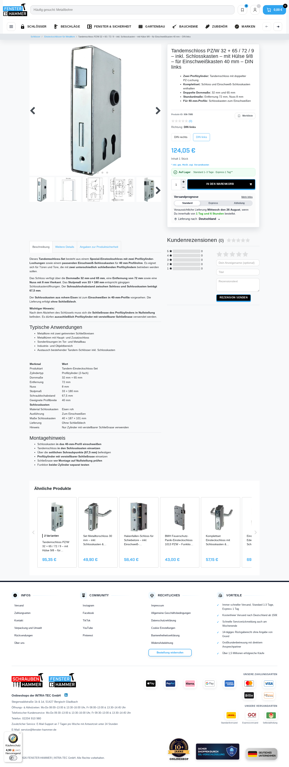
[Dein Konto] (255, 10)
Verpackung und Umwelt (28, 627)
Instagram (88, 605)
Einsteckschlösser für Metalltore (59, 36)
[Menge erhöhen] (183, 182)
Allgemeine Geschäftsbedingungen (171, 613)
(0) (190, 121)
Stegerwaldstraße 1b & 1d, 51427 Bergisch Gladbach (45, 701)
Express (213, 203)
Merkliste (247, 115)
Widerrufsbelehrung (162, 642)
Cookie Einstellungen (163, 627)
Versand (19, 605)
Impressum (157, 605)
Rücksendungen (23, 635)
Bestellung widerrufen (170, 652)
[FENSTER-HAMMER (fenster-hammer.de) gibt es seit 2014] (179, 749)
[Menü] (19, 734)
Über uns (19, 642)
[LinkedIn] (66, 695)
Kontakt (18, 620)
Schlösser (35, 36)
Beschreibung (41, 246)
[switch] (13, 758)
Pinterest (88, 635)
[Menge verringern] (183, 187)
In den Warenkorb (220, 184)
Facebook (88, 613)
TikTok (86, 620)
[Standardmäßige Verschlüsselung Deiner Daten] (217, 751)
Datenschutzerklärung (163, 620)
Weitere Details (64, 246)
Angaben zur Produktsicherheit (99, 246)
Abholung (239, 203)
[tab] (40, 247)
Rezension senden (234, 297)
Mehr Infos (247, 197)
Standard (187, 203)
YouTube (88, 627)
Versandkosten (201, 165)
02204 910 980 (31, 718)
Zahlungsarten (22, 613)
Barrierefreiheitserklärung (165, 635)
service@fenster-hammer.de (38, 729)
